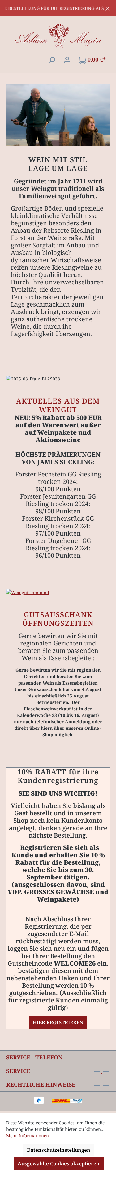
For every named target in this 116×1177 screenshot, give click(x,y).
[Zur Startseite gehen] (58, 36)
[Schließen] (107, 7)
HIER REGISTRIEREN (58, 1022)
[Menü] (14, 59)
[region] (58, 8)
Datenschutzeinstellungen (58, 1150)
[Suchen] (51, 59)
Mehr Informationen (27, 1136)
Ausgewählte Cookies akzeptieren (59, 1163)
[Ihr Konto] (67, 59)
